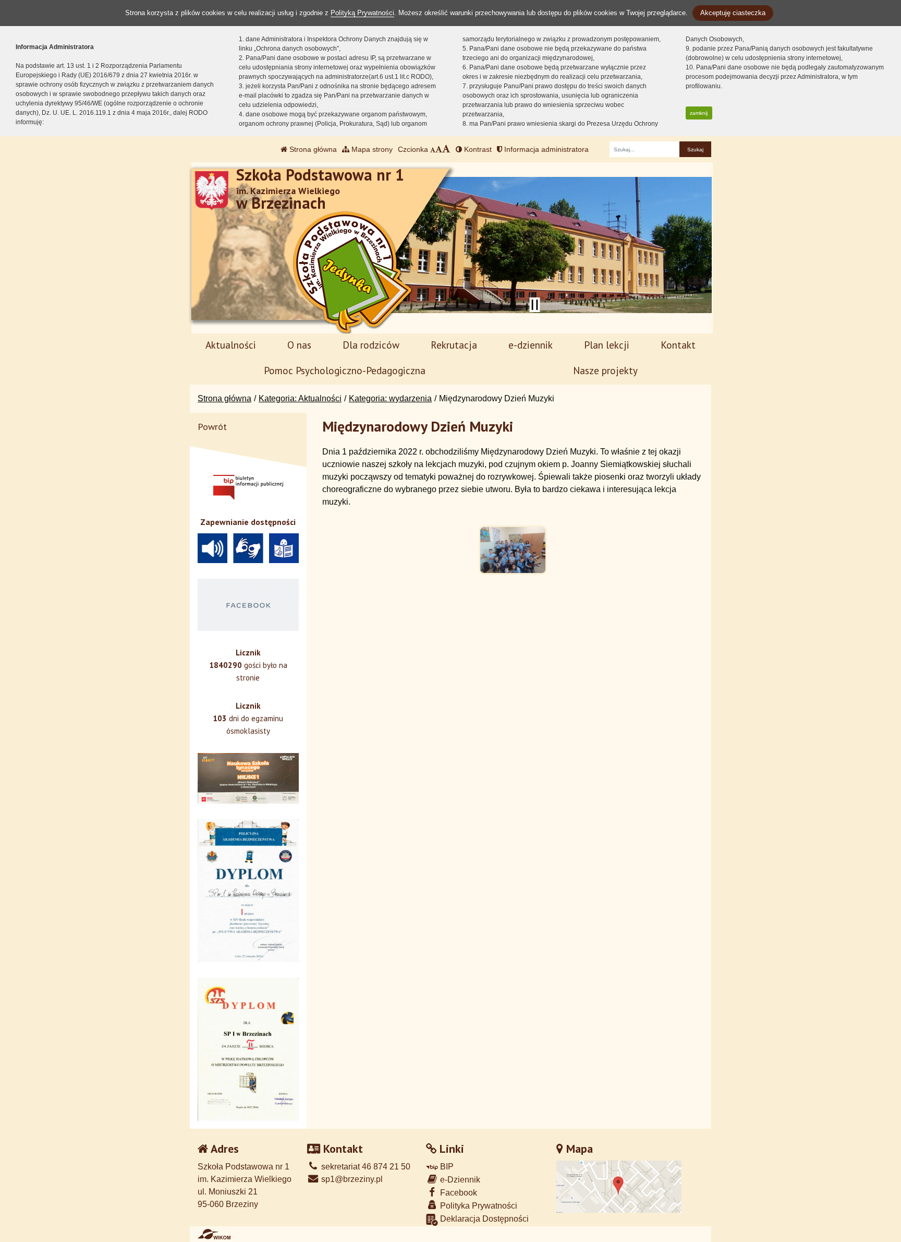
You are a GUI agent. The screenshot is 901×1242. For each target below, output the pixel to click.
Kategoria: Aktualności (300, 398)
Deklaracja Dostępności (483, 1218)
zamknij (699, 113)
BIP (446, 1166)
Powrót (212, 427)
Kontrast (477, 149)
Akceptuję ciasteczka (732, 13)
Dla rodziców (371, 344)
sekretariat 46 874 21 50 (364, 1166)
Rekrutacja (454, 344)
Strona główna (312, 149)
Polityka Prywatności (477, 1205)
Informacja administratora (545, 149)
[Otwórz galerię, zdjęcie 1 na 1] (513, 550)
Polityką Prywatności (362, 13)
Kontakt (678, 344)
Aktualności (230, 344)
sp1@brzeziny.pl (351, 1179)
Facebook (457, 1192)
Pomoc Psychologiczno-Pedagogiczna (344, 370)
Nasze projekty (605, 370)
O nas (299, 344)
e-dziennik (530, 344)
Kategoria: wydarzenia (390, 398)
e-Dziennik (459, 1179)
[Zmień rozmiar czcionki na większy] (438, 149)
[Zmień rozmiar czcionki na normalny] (432, 149)
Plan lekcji (606, 344)
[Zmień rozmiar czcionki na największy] (446, 149)
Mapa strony (371, 149)
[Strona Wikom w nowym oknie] (214, 1234)
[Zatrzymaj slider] (534, 305)
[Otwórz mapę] (618, 1186)
